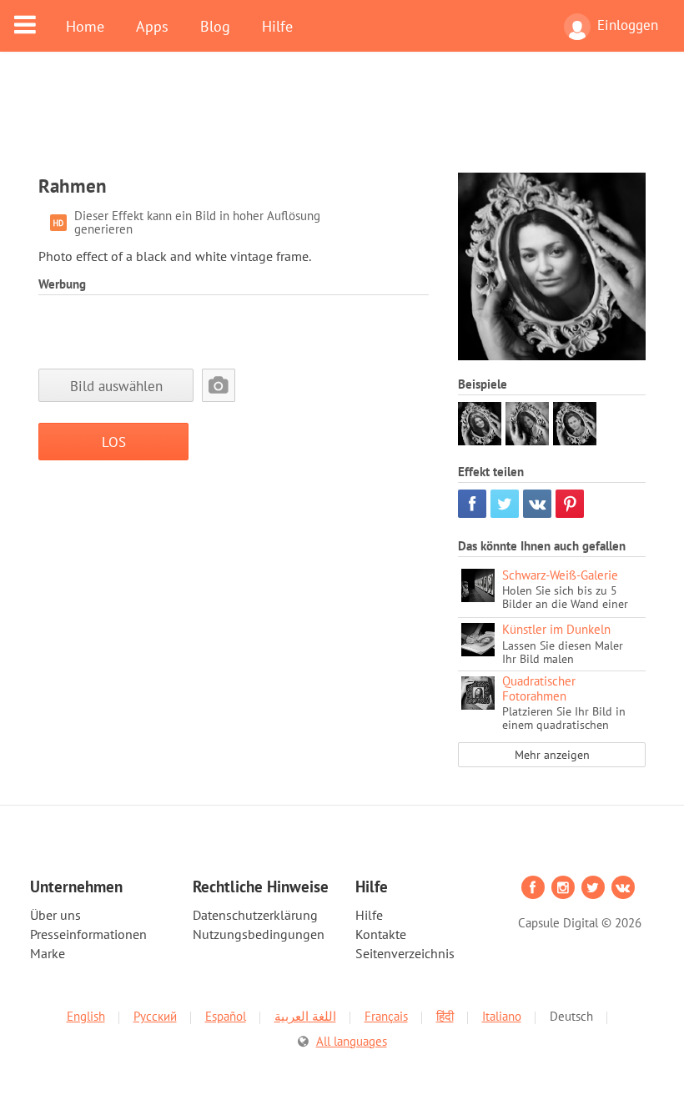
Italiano (501, 1016)
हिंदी (445, 1016)
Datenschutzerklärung (255, 915)
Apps (152, 26)
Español (225, 1016)
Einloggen (627, 25)
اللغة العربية (305, 1016)
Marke (47, 953)
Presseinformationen (88, 934)
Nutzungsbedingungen (258, 934)
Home (85, 26)
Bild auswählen (116, 385)
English (86, 1016)
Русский (155, 1016)
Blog (215, 26)
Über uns (55, 915)
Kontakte (380, 934)
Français (386, 1016)
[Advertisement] (342, 122)
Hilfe (277, 26)
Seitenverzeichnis (405, 953)
